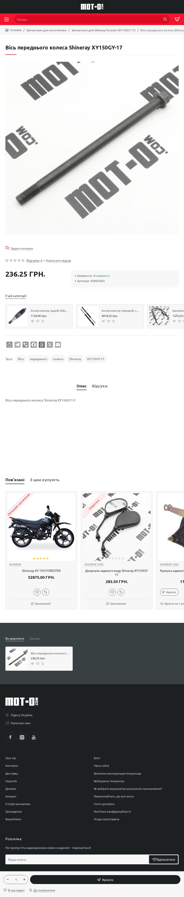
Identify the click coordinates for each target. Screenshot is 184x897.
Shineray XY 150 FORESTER (41, 570)
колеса (58, 359)
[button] (105, 879)
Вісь (21, 359)
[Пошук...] (165, 19)
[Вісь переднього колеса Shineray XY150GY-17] (17, 659)
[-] (7, 879)
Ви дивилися (14, 638)
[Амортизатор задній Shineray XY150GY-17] (17, 316)
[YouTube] (34, 737)
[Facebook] (10, 737)
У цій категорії (15, 296)
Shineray (75, 359)
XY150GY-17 (95, 359)
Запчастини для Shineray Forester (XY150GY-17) (104, 30)
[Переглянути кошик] (177, 19)
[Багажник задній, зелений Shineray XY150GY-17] (159, 316)
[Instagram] (22, 737)
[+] (24, 879)
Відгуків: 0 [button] (34, 260)
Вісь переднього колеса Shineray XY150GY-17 (50, 653)
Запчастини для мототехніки (46, 30)
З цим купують (44, 479)
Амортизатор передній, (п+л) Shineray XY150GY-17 (121, 310)
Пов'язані (14, 479)
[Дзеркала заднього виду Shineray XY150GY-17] (117, 527)
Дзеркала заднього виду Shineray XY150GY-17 (116, 572)
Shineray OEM (94, 564)
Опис (82, 385)
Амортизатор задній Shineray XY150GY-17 (50, 310)
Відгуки (99, 385)
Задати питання (22, 248)
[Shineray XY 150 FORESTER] (41, 527)
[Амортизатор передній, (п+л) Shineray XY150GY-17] (88, 316)
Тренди (34, 638)
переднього (38, 359)
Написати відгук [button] (58, 260)
